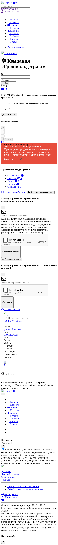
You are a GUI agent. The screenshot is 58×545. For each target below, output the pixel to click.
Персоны (14, 33)
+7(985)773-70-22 (13, 321)
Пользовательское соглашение (23, 486)
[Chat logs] (8, 429)
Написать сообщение (15, 192)
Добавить (6, 139)
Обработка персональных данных (25, 489)
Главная (13, 19)
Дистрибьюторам (10, 474)
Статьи (13, 41)
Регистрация (11, 9)
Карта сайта (10, 497)
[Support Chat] (8, 432)
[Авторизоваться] (2, 142)
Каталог (13, 39)
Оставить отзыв (12, 309)
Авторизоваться (16, 47)
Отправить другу (12, 259)
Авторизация (11, 11)
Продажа (14, 28)
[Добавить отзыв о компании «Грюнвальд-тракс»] (2, 380)
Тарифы (5, 479)
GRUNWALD (11, 334)
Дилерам (6, 471)
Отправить (7, 302)
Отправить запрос (10, 252)
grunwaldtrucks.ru (12, 329)
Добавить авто (9, 114)
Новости (14, 22)
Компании (13, 30)
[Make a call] (8, 435)
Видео (13, 25)
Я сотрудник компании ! (41, 192)
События (14, 36)
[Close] (3, 394)
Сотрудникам (8, 477)
